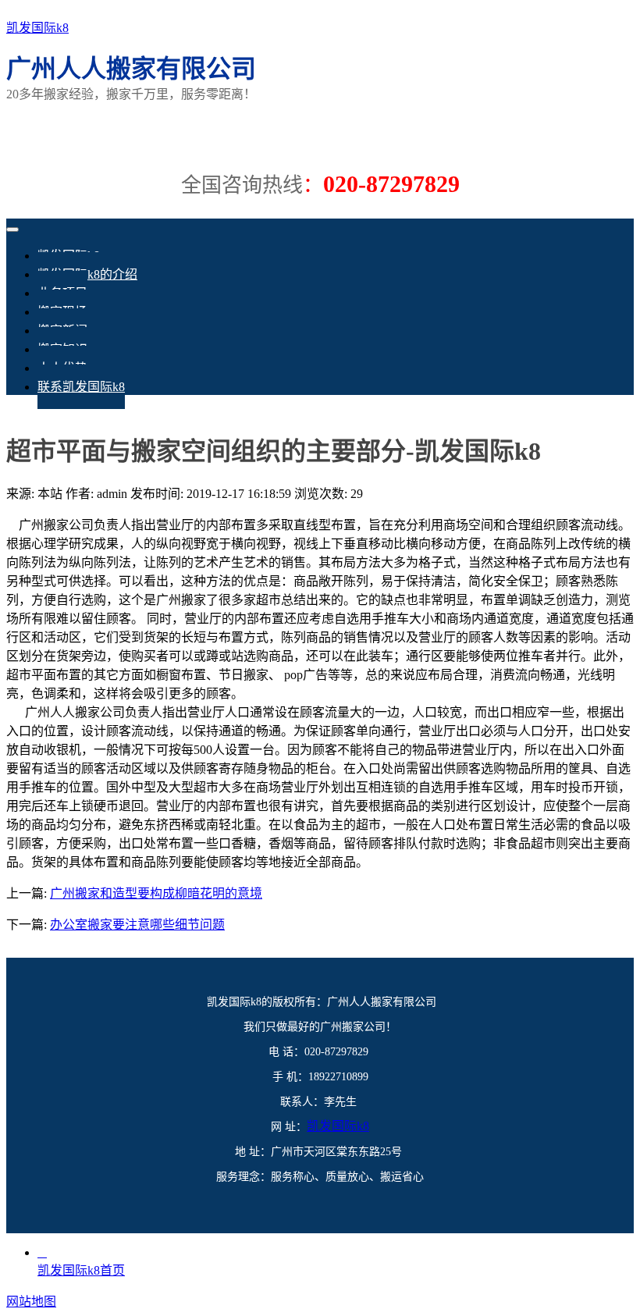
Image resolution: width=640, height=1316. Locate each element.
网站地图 (31, 1301)
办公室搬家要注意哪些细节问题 (137, 924)
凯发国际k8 (37, 27)
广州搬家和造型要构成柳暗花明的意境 (156, 893)
